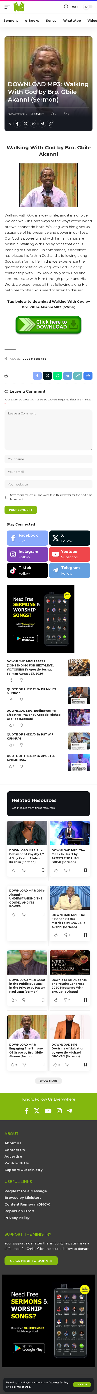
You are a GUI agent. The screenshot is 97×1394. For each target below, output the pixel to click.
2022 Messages (34, 358)
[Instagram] (27, 554)
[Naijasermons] (19, 7)
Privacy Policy (58, 1382)
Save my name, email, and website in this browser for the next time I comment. (51, 497)
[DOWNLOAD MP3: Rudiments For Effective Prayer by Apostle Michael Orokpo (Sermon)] (79, 717)
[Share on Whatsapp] (34, 124)
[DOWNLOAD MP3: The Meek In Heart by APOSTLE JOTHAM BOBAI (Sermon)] (70, 833)
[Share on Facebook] (17, 124)
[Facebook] (27, 538)
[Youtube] (69, 554)
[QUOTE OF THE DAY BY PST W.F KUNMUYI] (79, 741)
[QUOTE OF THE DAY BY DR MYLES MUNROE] (79, 695)
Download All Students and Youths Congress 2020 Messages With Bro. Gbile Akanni (69, 985)
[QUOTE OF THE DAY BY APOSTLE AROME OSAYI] (79, 762)
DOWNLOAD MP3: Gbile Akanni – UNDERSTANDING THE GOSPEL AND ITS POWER (27, 898)
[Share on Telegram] (42, 124)
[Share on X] (25, 124)
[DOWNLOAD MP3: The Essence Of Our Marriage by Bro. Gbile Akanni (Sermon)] (70, 898)
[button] (82, 1384)
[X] (69, 538)
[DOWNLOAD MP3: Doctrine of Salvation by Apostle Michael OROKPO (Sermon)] (70, 1027)
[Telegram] (69, 570)
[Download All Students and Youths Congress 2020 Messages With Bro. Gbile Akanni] (70, 962)
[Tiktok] (27, 570)
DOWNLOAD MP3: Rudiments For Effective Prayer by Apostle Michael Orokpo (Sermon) (34, 715)
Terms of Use (21, 1386)
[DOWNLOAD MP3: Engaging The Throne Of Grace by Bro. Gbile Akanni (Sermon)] (27, 1027)
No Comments (17, 113)
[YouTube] (48, 1111)
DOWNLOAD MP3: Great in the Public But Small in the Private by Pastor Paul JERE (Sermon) (27, 985)
